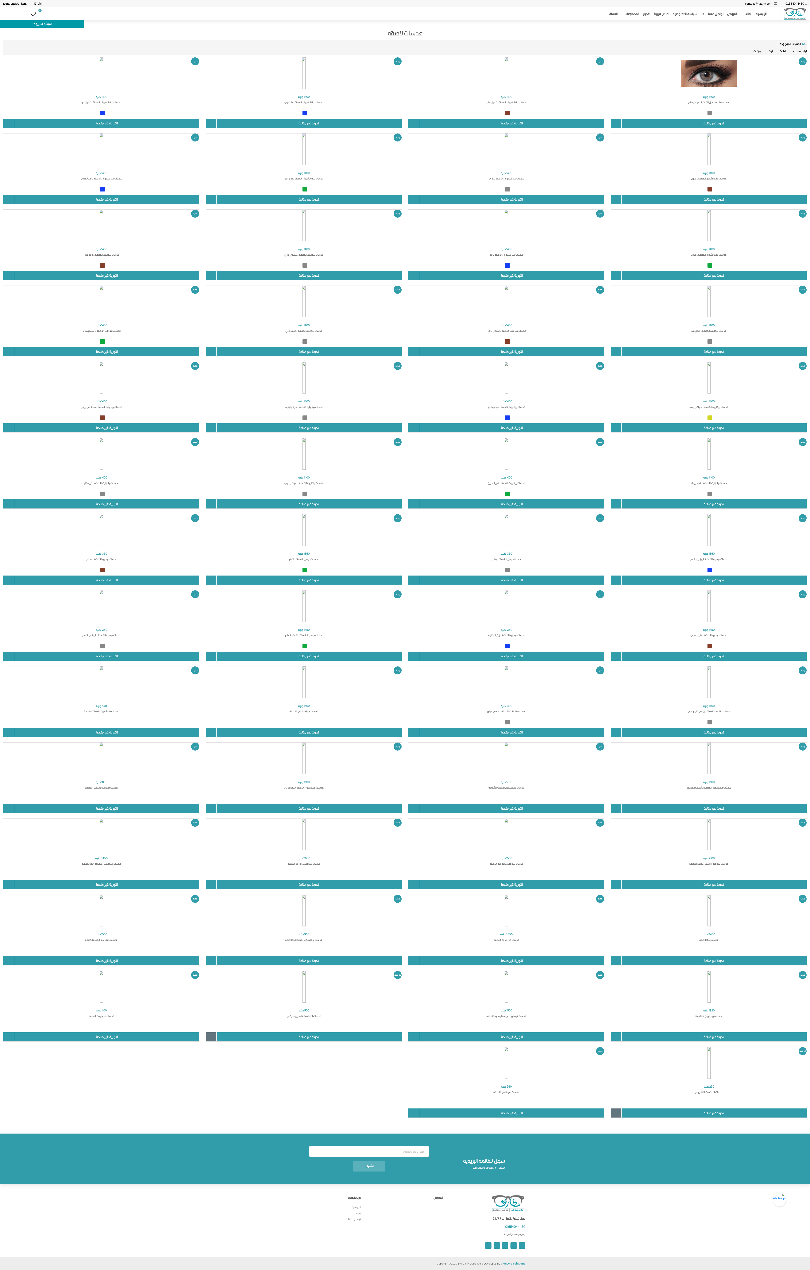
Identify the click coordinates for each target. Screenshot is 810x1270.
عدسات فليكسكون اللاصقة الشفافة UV (304, 787)
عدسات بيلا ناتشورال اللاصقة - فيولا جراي (101, 178)
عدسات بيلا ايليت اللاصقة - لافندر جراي (709, 483)
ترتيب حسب (800, 51)
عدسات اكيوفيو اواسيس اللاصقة (101, 787)
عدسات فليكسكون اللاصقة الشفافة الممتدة (709, 787)
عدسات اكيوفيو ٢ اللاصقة (101, 1016)
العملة (613, 14)
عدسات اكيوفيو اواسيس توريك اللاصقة (708, 863)
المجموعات (632, 14)
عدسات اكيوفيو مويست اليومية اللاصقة (506, 1016)
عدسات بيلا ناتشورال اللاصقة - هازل (708, 178)
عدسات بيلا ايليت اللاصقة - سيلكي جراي (303, 483)
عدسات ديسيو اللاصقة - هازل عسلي (708, 635)
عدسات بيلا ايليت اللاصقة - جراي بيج (708, 331)
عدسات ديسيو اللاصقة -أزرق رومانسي (709, 559)
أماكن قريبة (661, 14)
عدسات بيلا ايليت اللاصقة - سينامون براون (101, 407)
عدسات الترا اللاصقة (708, 940)
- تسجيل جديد (11, 3)
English (38, 3)
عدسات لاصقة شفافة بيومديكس (304, 1016)
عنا (703, 14)
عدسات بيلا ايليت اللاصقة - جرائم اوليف (304, 407)
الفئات (748, 14)
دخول (23, 3)
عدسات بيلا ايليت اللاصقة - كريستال (101, 483)
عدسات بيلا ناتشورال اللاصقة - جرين (708, 254)
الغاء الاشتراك (304, 1151)
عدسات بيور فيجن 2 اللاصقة (709, 1016)
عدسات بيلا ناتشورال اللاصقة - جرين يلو (304, 178)
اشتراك (369, 1166)
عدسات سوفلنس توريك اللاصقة (304, 863)
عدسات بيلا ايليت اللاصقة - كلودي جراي (506, 711)
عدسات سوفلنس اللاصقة (506, 1092)
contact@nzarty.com (758, 3)
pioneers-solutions (513, 1263)
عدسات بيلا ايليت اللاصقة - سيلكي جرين (101, 331)
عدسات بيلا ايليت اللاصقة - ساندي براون (506, 331)
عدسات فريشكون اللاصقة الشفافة (101, 711)
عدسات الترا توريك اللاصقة (506, 940)
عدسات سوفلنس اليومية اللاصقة (506, 863)
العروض (732, 14)
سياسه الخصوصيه (685, 14)
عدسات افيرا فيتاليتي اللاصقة (303, 711)
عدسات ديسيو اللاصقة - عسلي (101, 559)
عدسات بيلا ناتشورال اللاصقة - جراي (506, 178)
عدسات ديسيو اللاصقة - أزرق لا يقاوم (506, 635)
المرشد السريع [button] (43, 24)
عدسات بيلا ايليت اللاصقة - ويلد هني (101, 254)
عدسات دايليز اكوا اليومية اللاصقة (101, 940)
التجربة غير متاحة (714, 123)
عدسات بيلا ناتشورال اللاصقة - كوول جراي (709, 102)
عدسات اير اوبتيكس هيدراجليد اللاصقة (303, 940)
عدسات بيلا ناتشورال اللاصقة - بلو (506, 254)
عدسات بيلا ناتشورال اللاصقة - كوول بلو (101, 102)
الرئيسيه (761, 14)
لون (770, 51)
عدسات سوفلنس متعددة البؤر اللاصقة (101, 863)
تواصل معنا (716, 14)
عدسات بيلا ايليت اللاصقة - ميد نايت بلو (506, 407)
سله (358, 1213)
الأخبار (646, 14)
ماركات (757, 51)
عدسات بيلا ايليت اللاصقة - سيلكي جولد (708, 407)
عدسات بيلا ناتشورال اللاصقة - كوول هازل (506, 102)
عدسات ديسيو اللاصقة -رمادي (506, 559)
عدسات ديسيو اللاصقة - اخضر (304, 559)
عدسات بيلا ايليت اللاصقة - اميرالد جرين (506, 483)
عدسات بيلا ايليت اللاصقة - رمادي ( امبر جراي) (708, 711)
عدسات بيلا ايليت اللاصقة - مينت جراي (303, 331)
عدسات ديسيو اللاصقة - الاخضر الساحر (304, 635)
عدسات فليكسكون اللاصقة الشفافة (506, 787)
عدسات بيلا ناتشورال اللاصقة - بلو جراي (303, 102)
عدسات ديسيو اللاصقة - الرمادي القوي (101, 635)
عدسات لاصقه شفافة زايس (709, 1092)
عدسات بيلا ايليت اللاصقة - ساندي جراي (303, 254)
